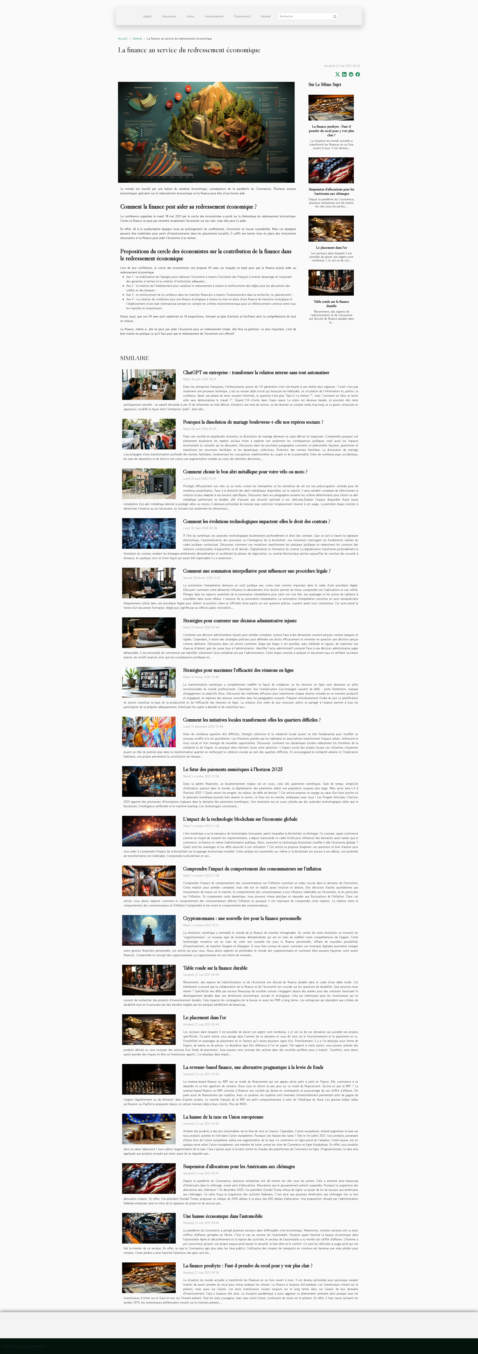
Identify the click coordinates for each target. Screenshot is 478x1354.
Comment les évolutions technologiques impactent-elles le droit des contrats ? (256, 521)
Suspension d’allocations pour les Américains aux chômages (331, 191)
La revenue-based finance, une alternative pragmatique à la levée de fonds (253, 1067)
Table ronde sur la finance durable (331, 303)
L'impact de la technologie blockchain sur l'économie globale (240, 819)
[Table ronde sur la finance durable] (331, 283)
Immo (190, 16)
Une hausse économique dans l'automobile (223, 1216)
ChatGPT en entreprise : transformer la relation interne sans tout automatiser (256, 372)
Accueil (122, 38)
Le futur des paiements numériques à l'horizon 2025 (233, 769)
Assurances (169, 16)
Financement (242, 16)
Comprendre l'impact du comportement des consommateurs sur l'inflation (252, 868)
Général (266, 16)
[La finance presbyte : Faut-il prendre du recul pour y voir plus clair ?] (331, 108)
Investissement (214, 16)
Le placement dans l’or (331, 247)
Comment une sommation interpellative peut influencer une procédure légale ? (257, 570)
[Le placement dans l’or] (331, 229)
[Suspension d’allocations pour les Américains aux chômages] (331, 170)
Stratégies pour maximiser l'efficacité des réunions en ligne (238, 670)
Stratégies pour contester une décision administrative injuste (240, 620)
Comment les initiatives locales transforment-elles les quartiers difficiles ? (252, 719)
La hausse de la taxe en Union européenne (223, 1117)
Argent (147, 16)
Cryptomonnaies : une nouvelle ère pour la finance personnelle (242, 918)
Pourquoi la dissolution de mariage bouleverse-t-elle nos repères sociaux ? (253, 422)
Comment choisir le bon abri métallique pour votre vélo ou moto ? (245, 471)
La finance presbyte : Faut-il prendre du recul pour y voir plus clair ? (331, 130)
